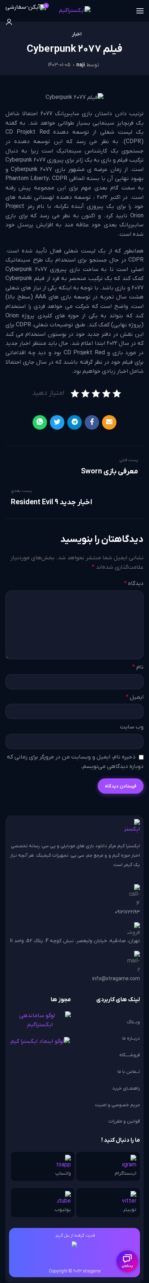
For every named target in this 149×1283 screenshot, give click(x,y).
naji (80, 65)
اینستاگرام (125, 1173)
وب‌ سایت (132, 727)
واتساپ (63, 1173)
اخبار (76, 34)
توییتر (129, 1209)
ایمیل (135, 697)
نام (138, 667)
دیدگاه (134, 583)
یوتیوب (63, 1209)
